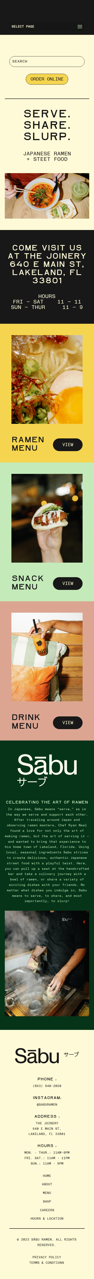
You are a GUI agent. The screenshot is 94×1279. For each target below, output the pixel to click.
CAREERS (47, 1210)
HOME (47, 1176)
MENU (47, 1193)
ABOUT (47, 1184)
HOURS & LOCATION (47, 1218)
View (67, 445)
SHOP (47, 1201)
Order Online (47, 79)
